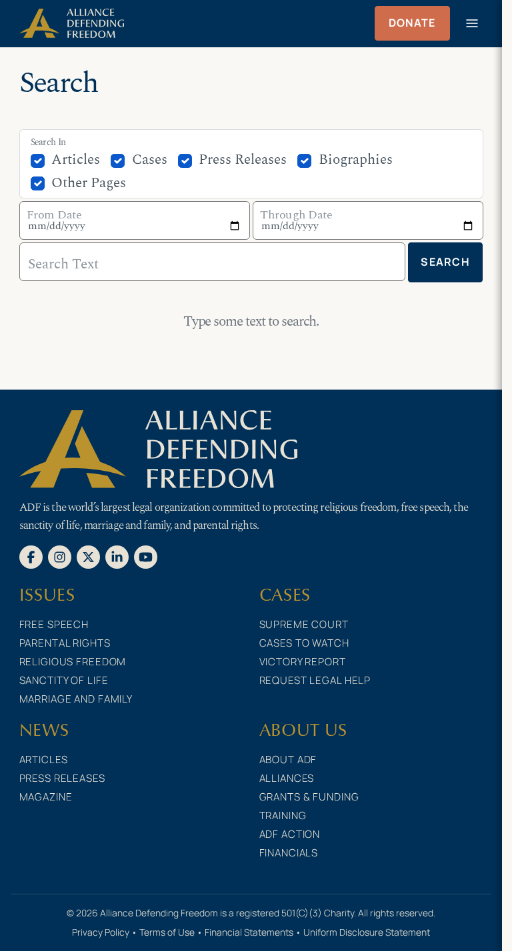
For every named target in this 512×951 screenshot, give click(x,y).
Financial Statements (249, 932)
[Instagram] (59, 556)
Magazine (46, 797)
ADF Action (290, 834)
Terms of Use (167, 932)
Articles (75, 159)
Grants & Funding (309, 797)
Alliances (287, 778)
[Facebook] (31, 556)
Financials (289, 853)
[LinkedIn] (117, 556)
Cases (149, 159)
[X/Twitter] (88, 556)
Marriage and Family (76, 699)
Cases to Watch (304, 643)
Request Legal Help (315, 680)
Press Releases (243, 159)
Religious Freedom (73, 662)
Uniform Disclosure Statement (366, 932)
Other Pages (88, 183)
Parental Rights (65, 643)
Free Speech (54, 624)
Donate (412, 22)
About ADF (288, 760)
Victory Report (302, 662)
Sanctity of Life (64, 680)
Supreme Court (304, 624)
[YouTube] (145, 556)
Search (445, 261)
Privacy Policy (100, 932)
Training (283, 815)
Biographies (356, 159)
